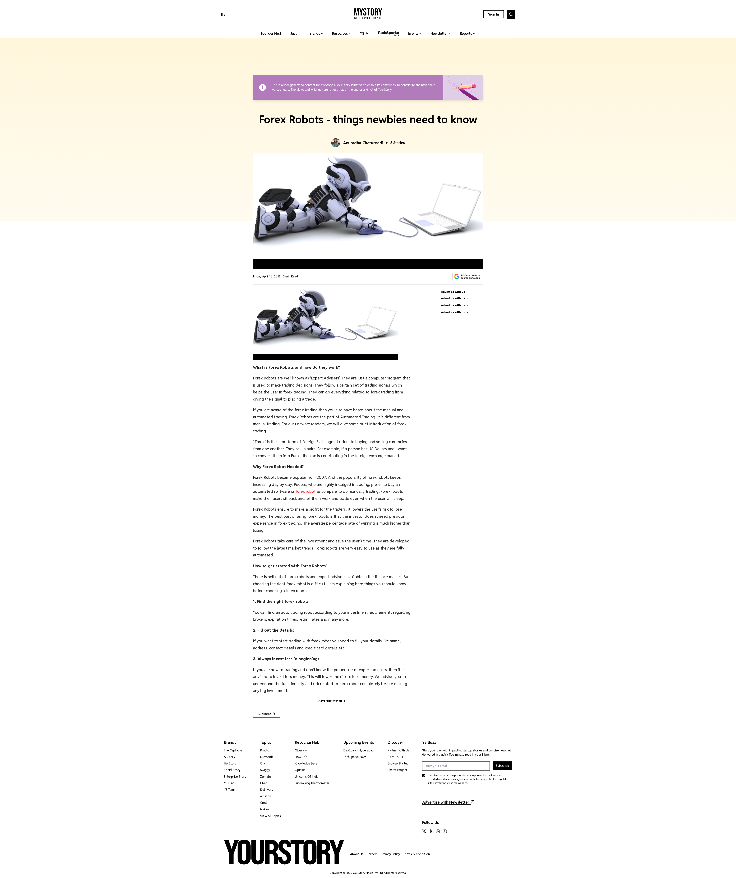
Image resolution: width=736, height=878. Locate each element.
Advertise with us (330, 701)
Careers (372, 854)
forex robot (305, 491)
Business (265, 714)
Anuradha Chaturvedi (363, 143)
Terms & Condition (416, 854)
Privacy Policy (390, 854)
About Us (356, 854)
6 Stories (397, 143)
